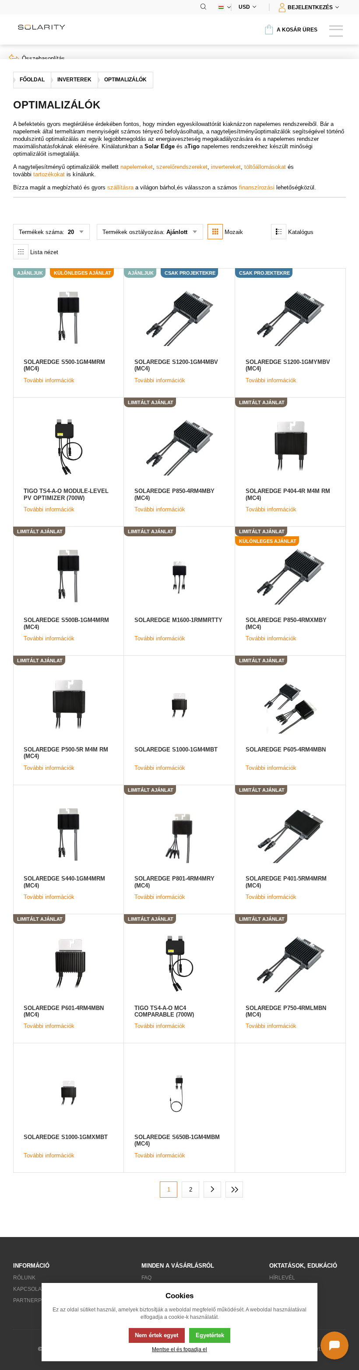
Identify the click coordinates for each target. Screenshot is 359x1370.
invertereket (226, 167)
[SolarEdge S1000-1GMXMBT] (68, 1092)
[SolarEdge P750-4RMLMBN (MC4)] (290, 963)
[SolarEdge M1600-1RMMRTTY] (179, 576)
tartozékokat (49, 174)
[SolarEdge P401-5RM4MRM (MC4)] (290, 834)
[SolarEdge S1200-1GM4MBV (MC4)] (179, 317)
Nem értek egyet (156, 1335)
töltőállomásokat (265, 167)
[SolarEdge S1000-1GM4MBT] (179, 705)
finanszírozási (257, 187)
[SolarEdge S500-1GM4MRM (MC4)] (68, 317)
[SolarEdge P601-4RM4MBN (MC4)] (68, 963)
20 (70, 232)
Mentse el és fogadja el (179, 1349)
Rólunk (24, 1278)
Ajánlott (176, 232)
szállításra (120, 187)
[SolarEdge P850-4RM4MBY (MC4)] (179, 446)
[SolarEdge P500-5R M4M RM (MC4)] (68, 705)
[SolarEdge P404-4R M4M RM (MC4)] (290, 446)
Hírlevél (282, 1278)
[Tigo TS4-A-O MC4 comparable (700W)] (179, 963)
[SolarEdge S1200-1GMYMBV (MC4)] (290, 317)
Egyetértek (210, 1335)
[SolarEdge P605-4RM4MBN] (290, 705)
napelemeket (136, 167)
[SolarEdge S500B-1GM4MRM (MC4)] (68, 576)
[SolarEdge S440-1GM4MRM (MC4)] (68, 834)
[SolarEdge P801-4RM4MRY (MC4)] (179, 834)
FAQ (146, 1278)
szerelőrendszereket (182, 167)
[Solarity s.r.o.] (41, 27)
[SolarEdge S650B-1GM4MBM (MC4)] (179, 1092)
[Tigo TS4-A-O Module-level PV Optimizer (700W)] (68, 446)
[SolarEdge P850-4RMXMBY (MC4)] (290, 576)
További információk (49, 380)
